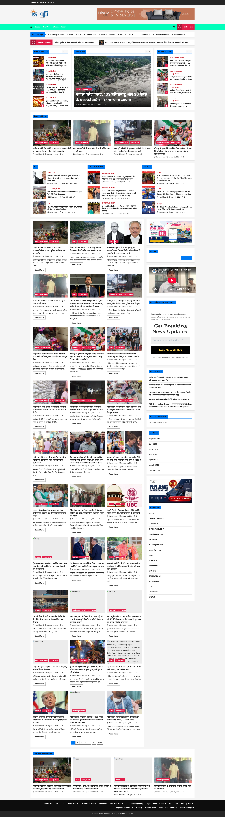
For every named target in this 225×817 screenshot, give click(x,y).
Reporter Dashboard (124, 807)
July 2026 (153, 444)
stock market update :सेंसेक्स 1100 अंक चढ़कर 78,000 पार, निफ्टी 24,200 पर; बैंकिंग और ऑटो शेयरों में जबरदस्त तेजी (38, 75)
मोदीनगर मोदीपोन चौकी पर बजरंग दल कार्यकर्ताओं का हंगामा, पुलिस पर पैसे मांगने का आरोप (49, 250)
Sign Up (46, 27)
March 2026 (154, 465)
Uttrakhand (153, 592)
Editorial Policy (116, 803)
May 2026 (153, 454)
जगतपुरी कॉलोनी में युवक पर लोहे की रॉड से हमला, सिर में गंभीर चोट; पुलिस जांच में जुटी (176, 42)
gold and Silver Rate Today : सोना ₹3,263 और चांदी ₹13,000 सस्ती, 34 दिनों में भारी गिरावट (38, 101)
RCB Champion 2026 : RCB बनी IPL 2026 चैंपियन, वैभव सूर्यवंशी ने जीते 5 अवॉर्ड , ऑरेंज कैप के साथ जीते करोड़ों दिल (148, 177)
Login (37, 27)
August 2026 (154, 439)
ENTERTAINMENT (162, 34)
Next (100, 743)
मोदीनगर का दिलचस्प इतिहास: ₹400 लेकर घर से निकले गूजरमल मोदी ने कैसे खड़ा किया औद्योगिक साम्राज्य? (86, 720)
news (71, 34)
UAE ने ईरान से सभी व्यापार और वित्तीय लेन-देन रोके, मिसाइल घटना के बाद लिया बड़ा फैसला (49, 619)
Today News (91, 34)
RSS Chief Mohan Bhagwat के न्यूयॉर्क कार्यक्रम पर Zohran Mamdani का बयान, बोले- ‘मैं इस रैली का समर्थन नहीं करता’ (95, 42)
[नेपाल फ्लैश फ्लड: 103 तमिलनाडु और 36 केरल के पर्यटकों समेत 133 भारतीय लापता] (87, 232)
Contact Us (59, 803)
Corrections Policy (88, 803)
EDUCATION (154, 524)
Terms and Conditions (168, 807)
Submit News (150, 807)
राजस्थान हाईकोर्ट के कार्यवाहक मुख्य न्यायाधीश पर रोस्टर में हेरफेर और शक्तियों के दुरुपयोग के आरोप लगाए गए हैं (111, 94)
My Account (173, 803)
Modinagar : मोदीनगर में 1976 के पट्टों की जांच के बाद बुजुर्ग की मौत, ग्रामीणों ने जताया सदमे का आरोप (86, 619)
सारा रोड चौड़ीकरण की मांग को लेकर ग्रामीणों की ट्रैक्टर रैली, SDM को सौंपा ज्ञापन (39, 192)
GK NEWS (153, 539)
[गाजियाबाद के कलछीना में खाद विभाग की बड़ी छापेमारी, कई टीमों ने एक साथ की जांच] (87, 392)
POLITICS (134, 34)
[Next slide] (66, 51)
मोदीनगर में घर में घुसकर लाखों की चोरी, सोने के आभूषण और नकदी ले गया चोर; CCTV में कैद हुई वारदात (162, 75)
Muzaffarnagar (155, 550)
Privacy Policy (187, 803)
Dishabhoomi (82, 105)
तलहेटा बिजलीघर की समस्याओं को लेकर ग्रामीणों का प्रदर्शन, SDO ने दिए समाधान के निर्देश (49, 513)
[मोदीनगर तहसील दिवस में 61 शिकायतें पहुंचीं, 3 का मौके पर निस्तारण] (50, 652)
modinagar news (57, 34)
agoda (151, 513)
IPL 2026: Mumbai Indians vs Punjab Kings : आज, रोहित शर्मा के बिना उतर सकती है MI (148, 207)
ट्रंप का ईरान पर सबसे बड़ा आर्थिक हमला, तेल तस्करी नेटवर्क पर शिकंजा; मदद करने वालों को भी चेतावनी (50, 566)
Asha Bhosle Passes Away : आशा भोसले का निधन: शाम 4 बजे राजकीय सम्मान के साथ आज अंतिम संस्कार (94, 207)
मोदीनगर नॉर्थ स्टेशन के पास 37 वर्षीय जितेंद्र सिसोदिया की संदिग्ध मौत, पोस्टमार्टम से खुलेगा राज (49, 460)
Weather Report (59, 27)
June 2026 (153, 449)
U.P (79, 34)
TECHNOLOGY (155, 576)
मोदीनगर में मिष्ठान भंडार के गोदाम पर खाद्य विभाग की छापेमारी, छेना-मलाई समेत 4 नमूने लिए (50, 357)
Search (153, 251)
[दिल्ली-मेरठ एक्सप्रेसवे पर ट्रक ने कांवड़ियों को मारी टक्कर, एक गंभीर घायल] (124, 652)
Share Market (180, 34)
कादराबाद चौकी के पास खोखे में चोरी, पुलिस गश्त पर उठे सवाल (169, 399)
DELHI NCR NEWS (156, 518)
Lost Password (159, 803)
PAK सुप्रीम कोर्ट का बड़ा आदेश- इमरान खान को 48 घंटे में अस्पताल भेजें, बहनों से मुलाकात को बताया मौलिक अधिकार (124, 619)
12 (94, 743)
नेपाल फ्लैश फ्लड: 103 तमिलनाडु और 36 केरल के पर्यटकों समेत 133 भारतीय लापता (162, 101)
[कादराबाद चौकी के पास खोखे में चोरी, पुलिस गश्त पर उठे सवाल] (92, 133)
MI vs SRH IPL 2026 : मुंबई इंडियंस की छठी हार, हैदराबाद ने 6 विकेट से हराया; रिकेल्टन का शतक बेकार (148, 192)
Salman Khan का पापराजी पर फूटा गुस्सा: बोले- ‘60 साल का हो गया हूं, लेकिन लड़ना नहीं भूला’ (94, 177)
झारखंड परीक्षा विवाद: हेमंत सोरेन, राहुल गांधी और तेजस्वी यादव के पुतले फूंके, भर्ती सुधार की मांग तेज (87, 669)
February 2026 (155, 470)
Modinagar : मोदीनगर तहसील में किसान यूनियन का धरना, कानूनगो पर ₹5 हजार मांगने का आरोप (162, 88)
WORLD (123, 34)
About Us (48, 803)
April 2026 (153, 460)
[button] (31, 27)
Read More (40, 270)
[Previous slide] (63, 51)
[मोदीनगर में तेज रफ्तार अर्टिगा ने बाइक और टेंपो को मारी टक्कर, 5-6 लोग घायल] (124, 702)
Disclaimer (103, 803)
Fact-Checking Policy (134, 803)
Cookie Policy (72, 803)
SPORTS (146, 34)
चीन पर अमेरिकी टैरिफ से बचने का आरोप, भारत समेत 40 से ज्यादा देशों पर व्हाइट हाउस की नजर (50, 720)
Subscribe (188, 27)
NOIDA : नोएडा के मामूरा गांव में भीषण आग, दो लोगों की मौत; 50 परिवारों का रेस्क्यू (39, 207)
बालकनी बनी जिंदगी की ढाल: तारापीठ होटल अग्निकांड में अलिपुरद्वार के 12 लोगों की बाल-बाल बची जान (124, 566)
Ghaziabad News (108, 34)
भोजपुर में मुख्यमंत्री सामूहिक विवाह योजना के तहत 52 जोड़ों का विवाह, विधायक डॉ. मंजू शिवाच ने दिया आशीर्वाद (162, 61)
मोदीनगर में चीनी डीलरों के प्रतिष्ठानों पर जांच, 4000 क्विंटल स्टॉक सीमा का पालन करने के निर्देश (49, 410)
